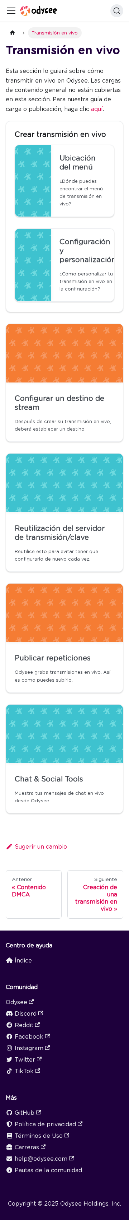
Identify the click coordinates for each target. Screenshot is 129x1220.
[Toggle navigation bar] (11, 10)
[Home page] (12, 32)
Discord (26, 1013)
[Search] (116, 10)
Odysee (16, 1002)
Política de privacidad (45, 1124)
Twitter (25, 1059)
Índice (23, 960)
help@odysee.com (41, 1158)
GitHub (24, 1112)
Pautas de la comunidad (48, 1170)
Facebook (29, 1036)
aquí (97, 109)
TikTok (24, 1071)
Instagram (29, 1048)
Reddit (24, 1025)
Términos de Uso (39, 1135)
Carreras (27, 1147)
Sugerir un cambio (41, 846)
